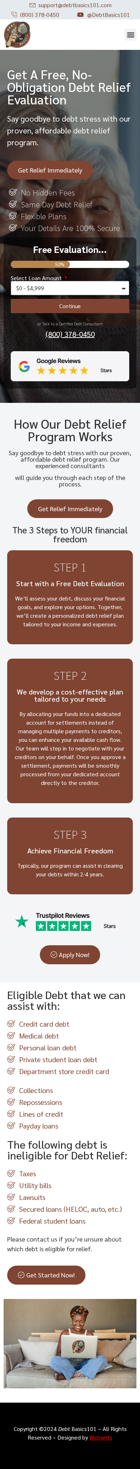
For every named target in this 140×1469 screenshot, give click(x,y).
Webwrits (100, 1437)
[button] (130, 35)
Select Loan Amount (37, 278)
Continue (70, 305)
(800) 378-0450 (70, 334)
